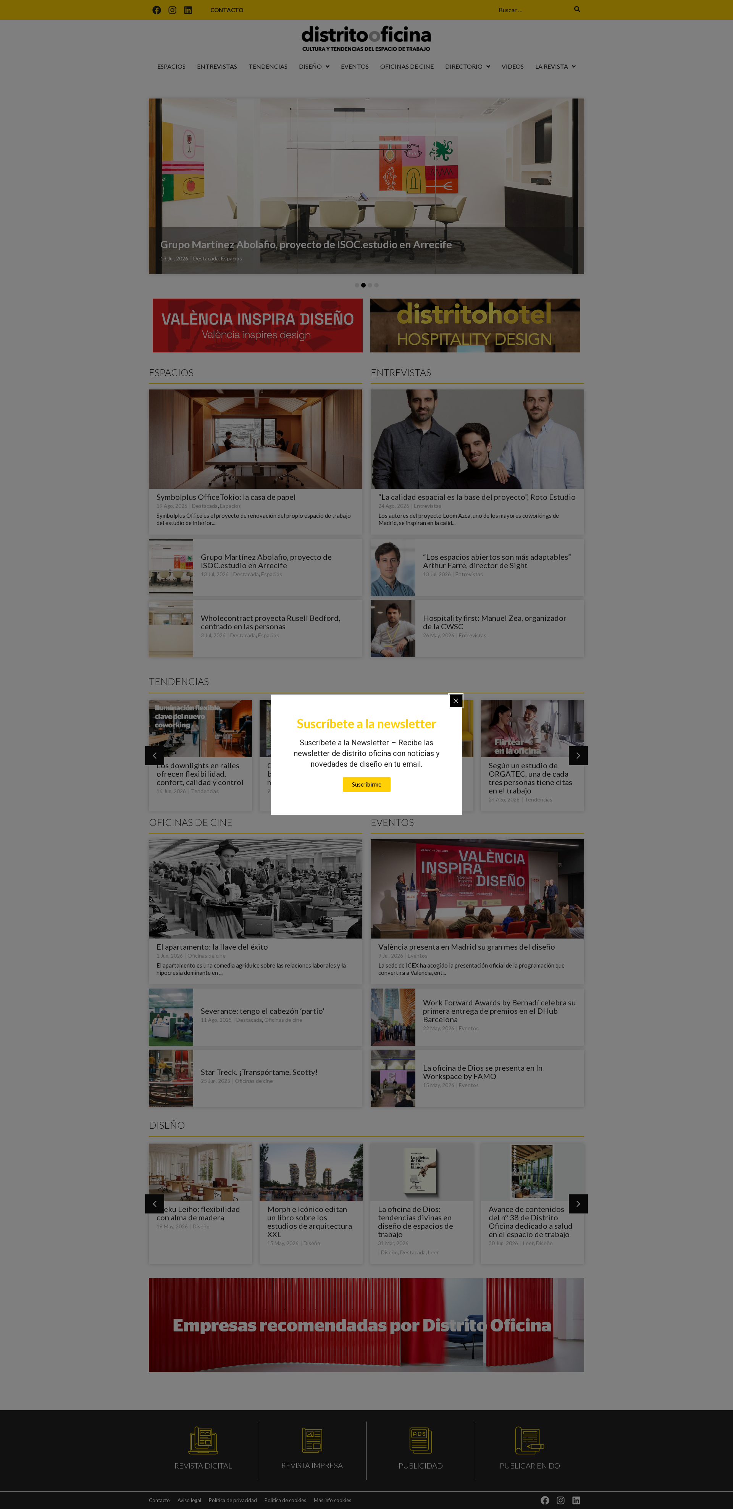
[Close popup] (456, 701)
